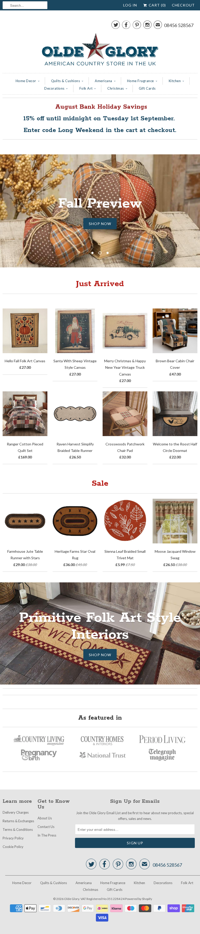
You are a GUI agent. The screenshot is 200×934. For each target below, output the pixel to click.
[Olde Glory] (100, 43)
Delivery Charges (16, 812)
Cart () (157, 5)
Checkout (183, 5)
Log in (130, 5)
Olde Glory (71, 899)
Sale (100, 483)
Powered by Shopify (138, 899)
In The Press (47, 835)
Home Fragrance (140, 81)
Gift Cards (147, 88)
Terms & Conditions (18, 829)
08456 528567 (178, 25)
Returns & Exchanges (18, 821)
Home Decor (26, 81)
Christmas (115, 88)
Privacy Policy (13, 838)
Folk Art (86, 88)
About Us (45, 818)
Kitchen (175, 81)
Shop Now (100, 655)
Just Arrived (100, 284)
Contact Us (46, 827)
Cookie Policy (13, 847)
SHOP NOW (100, 223)
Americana (103, 81)
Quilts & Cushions (65, 81)
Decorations (54, 88)
